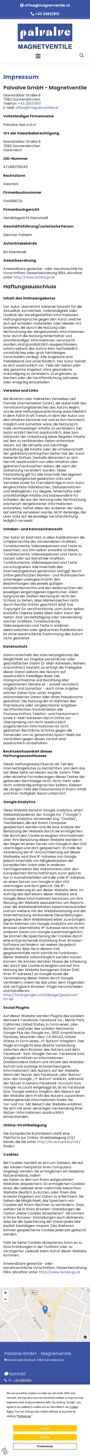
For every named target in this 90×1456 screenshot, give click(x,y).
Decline (45, 1437)
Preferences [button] (24, 1416)
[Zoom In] (5, 1292)
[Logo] (45, 37)
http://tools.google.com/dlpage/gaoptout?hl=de (40, 997)
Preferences (45, 1446)
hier (6, 1104)
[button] (38, 56)
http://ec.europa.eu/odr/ (59, 1141)
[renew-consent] (5, 1451)
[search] (81, 55)
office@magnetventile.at (47, 5)
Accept (45, 1428)
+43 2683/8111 (47, 13)
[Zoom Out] (5, 1299)
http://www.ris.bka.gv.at (34, 277)
